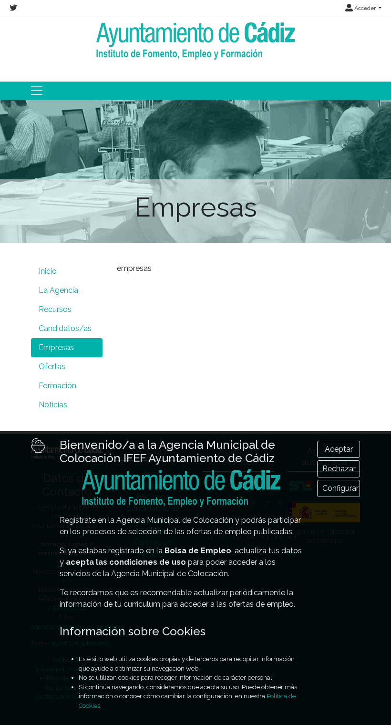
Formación (57, 385)
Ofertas (52, 366)
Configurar (340, 488)
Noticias (53, 404)
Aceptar (339, 449)
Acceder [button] (365, 8)
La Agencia (58, 290)
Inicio (48, 271)
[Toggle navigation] (37, 91)
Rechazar (339, 468)
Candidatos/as (65, 328)
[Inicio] (195, 41)
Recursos (55, 309)
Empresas (56, 347)
